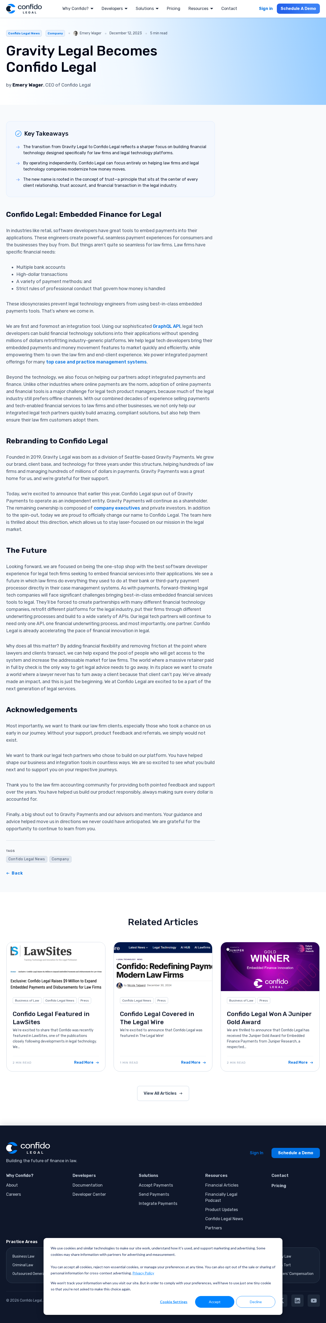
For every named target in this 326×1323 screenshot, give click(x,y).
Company (55, 33)
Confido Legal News (24, 33)
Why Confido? (75, 8)
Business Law (23, 1256)
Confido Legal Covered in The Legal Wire (157, 1018)
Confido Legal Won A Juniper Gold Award (269, 1018)
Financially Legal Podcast (221, 1197)
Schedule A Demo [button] (298, 8)
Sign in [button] (266, 8)
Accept (215, 1302)
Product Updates (221, 1209)
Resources (198, 8)
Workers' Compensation (294, 1274)
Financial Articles (221, 1185)
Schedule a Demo (295, 1152)
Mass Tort (283, 1265)
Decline (256, 1302)
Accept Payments (156, 1185)
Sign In (256, 1152)
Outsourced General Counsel (35, 1274)
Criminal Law (22, 1265)
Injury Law (283, 1256)
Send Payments (154, 1194)
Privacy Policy (143, 1273)
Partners (213, 1228)
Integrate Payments (158, 1203)
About (12, 1185)
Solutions (145, 8)
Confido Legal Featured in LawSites (51, 1018)
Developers (112, 8)
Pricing (173, 8)
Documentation (88, 1185)
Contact (229, 8)
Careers (13, 1194)
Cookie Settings (173, 1302)
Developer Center (89, 1194)
